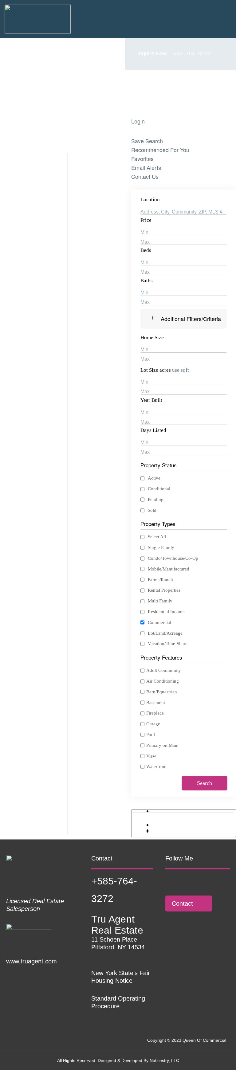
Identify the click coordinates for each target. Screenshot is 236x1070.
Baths (146, 281)
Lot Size (149, 370)
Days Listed (153, 430)
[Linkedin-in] (185, 880)
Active (154, 478)
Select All (157, 536)
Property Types (157, 523)
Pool (150, 734)
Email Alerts (146, 167)
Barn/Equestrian (161, 691)
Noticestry (159, 1060)
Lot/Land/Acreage (165, 633)
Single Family (161, 547)
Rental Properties (164, 590)
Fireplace (155, 713)
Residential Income (166, 611)
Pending (155, 499)
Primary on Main (162, 745)
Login (138, 121)
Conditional (159, 488)
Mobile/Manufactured (168, 568)
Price (145, 220)
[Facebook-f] (168, 880)
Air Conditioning (162, 681)
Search (204, 783)
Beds (145, 250)
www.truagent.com (31, 961)
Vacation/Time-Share (167, 643)
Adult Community (163, 670)
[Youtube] (202, 880)
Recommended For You (160, 150)
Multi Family (160, 600)
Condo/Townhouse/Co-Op (173, 558)
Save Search (147, 141)
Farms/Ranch (160, 579)
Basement (155, 702)
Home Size (152, 337)
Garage (153, 723)
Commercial (159, 622)
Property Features (161, 657)
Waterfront (156, 766)
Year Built (151, 400)
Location (150, 199)
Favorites (142, 159)
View (151, 756)
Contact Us (145, 176)
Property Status (158, 465)
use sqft (180, 370)
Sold (152, 510)
